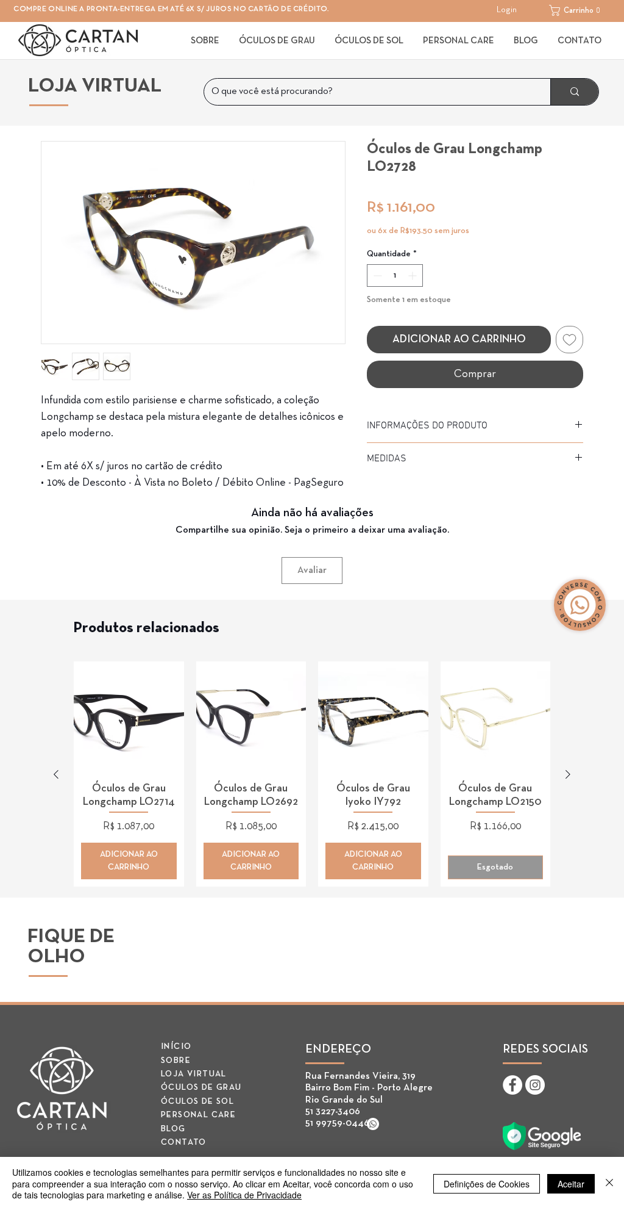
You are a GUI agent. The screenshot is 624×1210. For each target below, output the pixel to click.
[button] (578, 10)
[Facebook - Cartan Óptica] (512, 1085)
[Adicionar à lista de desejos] (569, 339)
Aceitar (571, 1184)
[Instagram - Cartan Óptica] (535, 1085)
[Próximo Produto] (568, 774)
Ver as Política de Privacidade (244, 1195)
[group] (312, 774)
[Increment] (413, 275)
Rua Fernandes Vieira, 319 (360, 1076)
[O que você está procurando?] (574, 92)
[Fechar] (609, 1183)
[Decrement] (376, 275)
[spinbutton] (395, 275)
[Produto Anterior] (56, 774)
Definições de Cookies (487, 1184)
